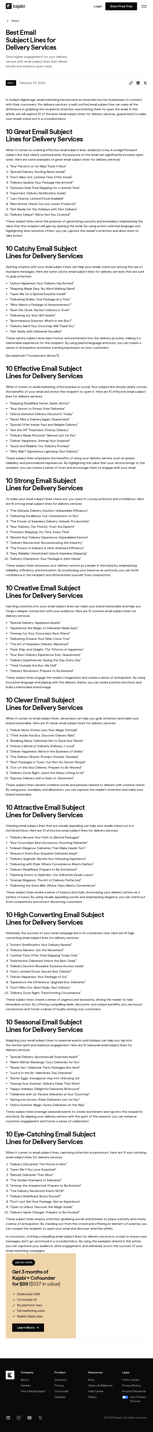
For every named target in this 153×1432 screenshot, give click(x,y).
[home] (15, 6)
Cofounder (62, 1391)
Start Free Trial (121, 6)
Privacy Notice (131, 1385)
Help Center (96, 1391)
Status (92, 1397)
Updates (60, 1397)
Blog (91, 1379)
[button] (144, 6)
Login (98, 6)
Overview (61, 1379)
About (25, 1379)
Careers (26, 1385)
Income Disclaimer (134, 1391)
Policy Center (130, 1379)
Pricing (59, 1385)
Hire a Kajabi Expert (33, 1391)
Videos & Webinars (100, 1385)
